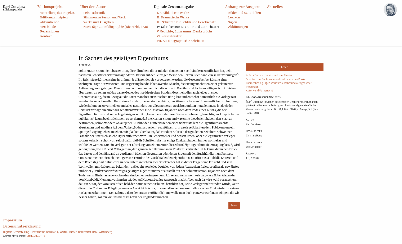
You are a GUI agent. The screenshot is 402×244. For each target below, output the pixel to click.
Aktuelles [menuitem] (275, 7)
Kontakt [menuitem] (46, 36)
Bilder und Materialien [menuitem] (244, 13)
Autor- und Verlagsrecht (259, 90)
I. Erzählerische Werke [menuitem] (173, 13)
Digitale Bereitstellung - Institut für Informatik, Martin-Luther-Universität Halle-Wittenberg (57, 232)
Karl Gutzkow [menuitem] (14, 8)
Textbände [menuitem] (48, 27)
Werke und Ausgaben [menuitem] (98, 22)
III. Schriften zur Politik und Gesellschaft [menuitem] (186, 22)
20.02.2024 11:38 (36, 236)
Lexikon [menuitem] (234, 17)
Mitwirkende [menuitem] (49, 22)
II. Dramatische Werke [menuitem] (173, 17)
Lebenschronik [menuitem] (94, 13)
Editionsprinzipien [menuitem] (54, 17)
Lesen (234, 205)
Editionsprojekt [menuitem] (50, 7)
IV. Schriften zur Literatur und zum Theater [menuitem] (188, 27)
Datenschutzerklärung (22, 226)
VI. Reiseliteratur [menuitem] (169, 36)
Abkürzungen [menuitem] (238, 27)
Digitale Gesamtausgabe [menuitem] (174, 7)
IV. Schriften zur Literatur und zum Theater (269, 75)
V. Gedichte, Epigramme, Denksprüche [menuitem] (185, 31)
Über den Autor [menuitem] (93, 7)
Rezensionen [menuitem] (49, 31)
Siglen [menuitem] (232, 22)
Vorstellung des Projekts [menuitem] (57, 13)
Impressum (12, 220)
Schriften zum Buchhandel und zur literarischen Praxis (275, 79)
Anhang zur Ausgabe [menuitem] (242, 7)
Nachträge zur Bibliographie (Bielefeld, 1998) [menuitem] (115, 27)
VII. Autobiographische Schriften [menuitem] (180, 41)
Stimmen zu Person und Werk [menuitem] (104, 17)
